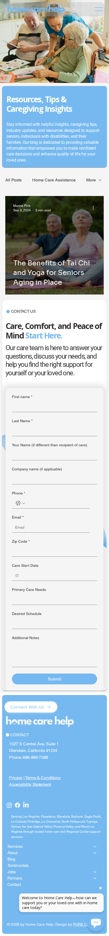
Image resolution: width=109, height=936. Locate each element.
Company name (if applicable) (37, 469)
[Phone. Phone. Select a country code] (20, 503)
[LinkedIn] (25, 805)
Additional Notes (25, 638)
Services (15, 846)
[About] (95, 853)
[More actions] (95, 207)
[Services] (95, 846)
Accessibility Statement (30, 784)
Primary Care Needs (29, 589)
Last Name (22, 421)
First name (22, 397)
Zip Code (21, 541)
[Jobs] (95, 872)
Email (18, 517)
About (12, 852)
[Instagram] (9, 805)
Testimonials (18, 865)
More (91, 179)
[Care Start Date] (17, 575)
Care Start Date (25, 565)
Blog (11, 859)
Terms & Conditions (42, 777)
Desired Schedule (27, 614)
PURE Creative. (86, 924)
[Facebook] (17, 805)
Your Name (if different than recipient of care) (49, 445)
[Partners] (95, 878)
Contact (14, 884)
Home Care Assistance (54, 179)
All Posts (13, 179)
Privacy (15, 777)
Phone (18, 493)
